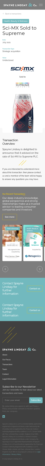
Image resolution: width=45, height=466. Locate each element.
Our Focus (6, 360)
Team (4, 369)
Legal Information (9, 379)
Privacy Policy (16, 454)
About (4, 355)
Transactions (7, 364)
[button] (41, 5)
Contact (5, 374)
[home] (19, 5)
